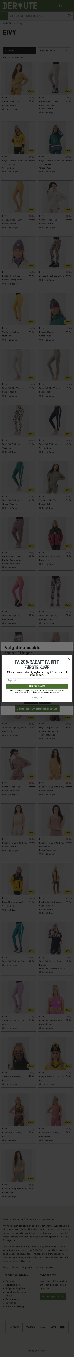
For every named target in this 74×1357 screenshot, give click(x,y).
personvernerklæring (50, 692)
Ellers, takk (37, 697)
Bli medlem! (37, 686)
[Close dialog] (68, 658)
